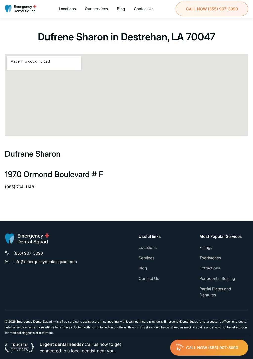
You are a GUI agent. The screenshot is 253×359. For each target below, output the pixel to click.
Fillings (205, 247)
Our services (96, 8)
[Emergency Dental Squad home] (27, 241)
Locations (67, 8)
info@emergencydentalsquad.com (45, 261)
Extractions (209, 268)
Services (146, 257)
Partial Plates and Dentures (215, 291)
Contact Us (143, 8)
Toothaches (210, 257)
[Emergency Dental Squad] (21, 9)
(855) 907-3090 (212, 8)
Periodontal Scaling (217, 278)
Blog (121, 8)
